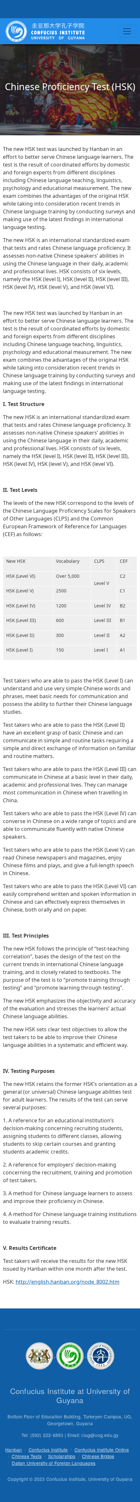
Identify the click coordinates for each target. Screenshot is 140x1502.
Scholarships (61, 1456)
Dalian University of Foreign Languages (53, 1463)
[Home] (45, 31)
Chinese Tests (27, 1456)
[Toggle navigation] (127, 31)
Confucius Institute (48, 1449)
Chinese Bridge (98, 1456)
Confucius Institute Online (102, 1449)
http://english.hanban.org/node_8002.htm (67, 1281)
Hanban (13, 1449)
